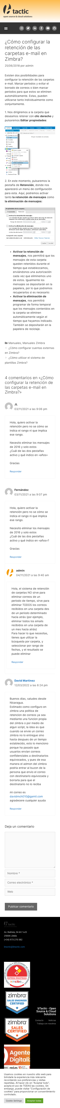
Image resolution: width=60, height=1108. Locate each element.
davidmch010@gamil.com (26, 796)
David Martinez (24, 680)
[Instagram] (21, 28)
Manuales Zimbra (34, 343)
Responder (15, 471)
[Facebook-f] (41, 28)
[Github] (54, 28)
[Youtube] (47, 28)
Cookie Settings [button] (14, 1100)
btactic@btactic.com (14, 947)
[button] (5, 28)
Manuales (14, 343)
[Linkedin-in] (34, 28)
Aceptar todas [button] (34, 1100)
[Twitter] (28, 28)
